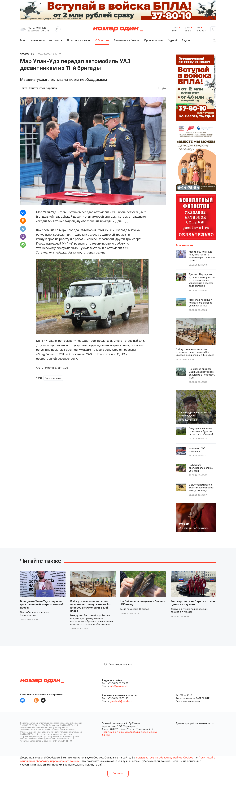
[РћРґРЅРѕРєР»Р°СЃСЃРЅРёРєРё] (23, 221)
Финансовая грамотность (46, 40)
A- (159, 88)
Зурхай (172, 40)
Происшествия (153, 40)
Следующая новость (120, 664)
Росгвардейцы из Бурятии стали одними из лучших (193, 603)
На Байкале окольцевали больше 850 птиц (142, 603)
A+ (164, 88)
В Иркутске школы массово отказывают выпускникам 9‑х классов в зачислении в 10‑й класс (90, 606)
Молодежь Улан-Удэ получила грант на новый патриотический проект (42, 604)
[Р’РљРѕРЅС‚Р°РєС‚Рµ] (23, 213)
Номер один (118, 29)
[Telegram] (23, 229)
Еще (184, 40)
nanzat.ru (208, 723)
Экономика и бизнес (127, 40)
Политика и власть (79, 40)
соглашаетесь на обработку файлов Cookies (164, 757)
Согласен (118, 773)
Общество (102, 40)
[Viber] (23, 237)
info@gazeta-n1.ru (119, 686)
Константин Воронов (43, 88)
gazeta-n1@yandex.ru (121, 701)
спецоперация (53, 378)
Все (22, 40)
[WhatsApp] (23, 245)
